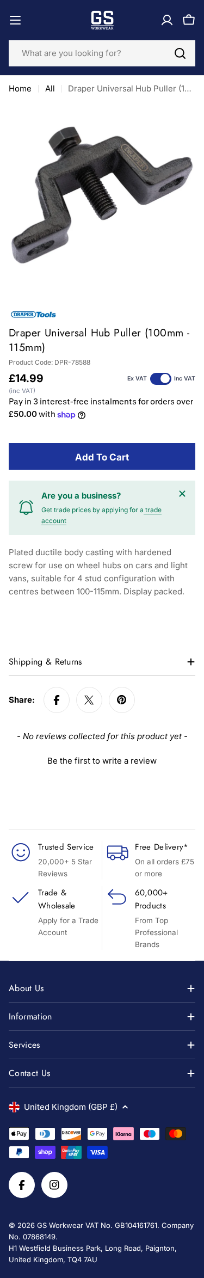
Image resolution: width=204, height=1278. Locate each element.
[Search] (180, 53)
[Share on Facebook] (57, 700)
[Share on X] (89, 700)
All (50, 88)
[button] (102, 759)
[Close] (182, 493)
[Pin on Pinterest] (122, 700)
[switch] (160, 379)
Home (20, 88)
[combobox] (102, 53)
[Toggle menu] (15, 20)
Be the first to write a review (102, 760)
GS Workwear (60, 1225)
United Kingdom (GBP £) (71, 1107)
